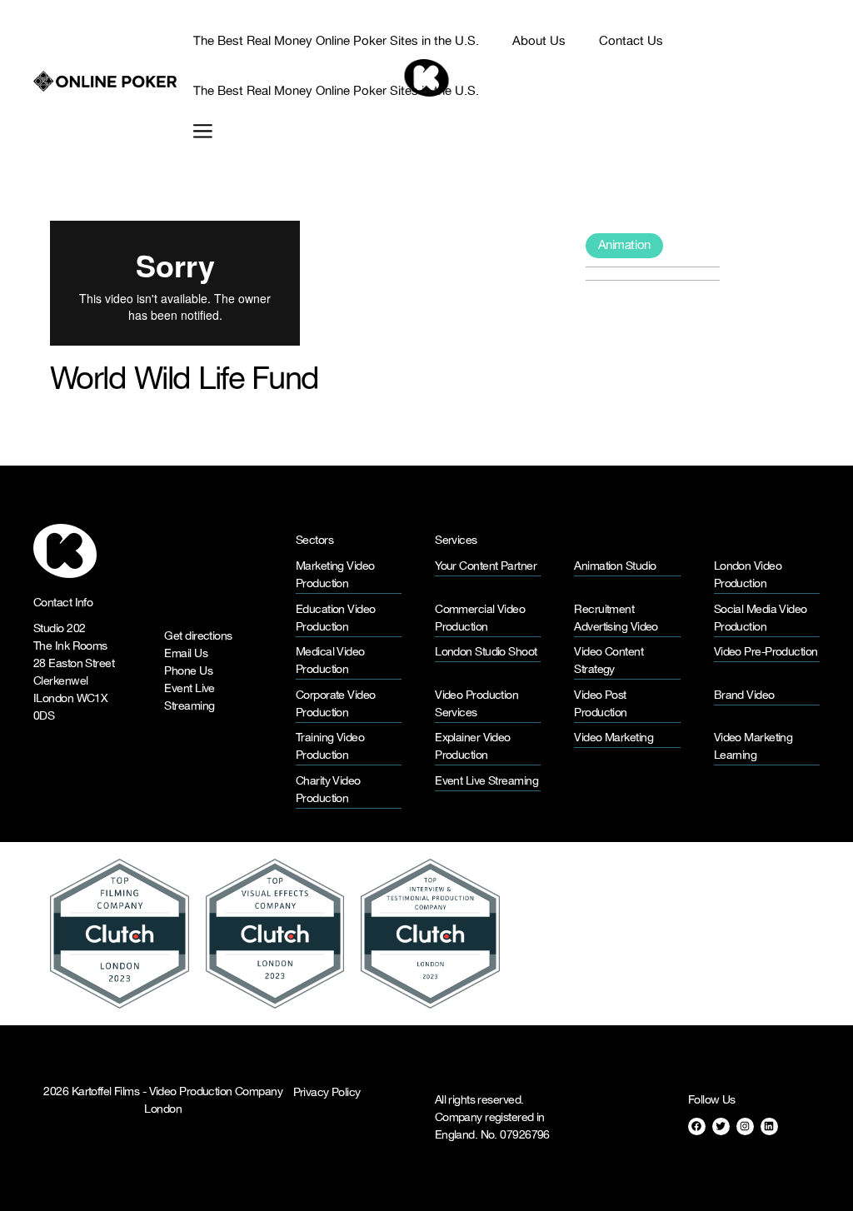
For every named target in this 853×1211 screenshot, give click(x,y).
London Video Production (747, 575)
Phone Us (188, 671)
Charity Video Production (328, 790)
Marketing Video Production (335, 575)
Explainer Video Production (473, 747)
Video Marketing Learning (753, 747)
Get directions (198, 636)
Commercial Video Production (480, 618)
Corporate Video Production (336, 704)
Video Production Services (476, 704)
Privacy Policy (327, 1093)
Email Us (185, 654)
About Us (539, 42)
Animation (624, 245)
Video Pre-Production (766, 652)
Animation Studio (615, 567)
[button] (194, 131)
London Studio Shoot (485, 652)
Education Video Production (336, 618)
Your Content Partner (485, 567)
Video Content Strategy (608, 661)
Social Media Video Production (760, 618)
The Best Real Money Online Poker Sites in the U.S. (336, 42)
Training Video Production (330, 747)
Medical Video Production (330, 661)
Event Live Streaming (189, 697)
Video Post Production (600, 704)
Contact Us (631, 42)
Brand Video (744, 696)
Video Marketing (613, 738)
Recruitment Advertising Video (615, 618)
